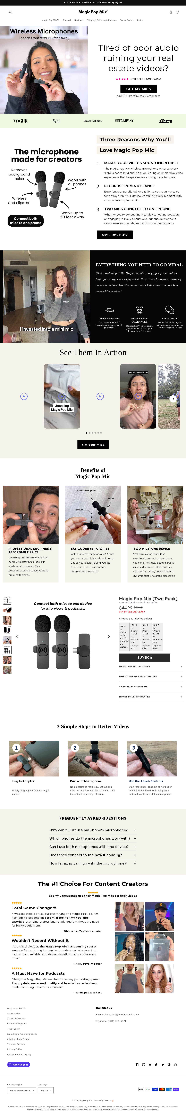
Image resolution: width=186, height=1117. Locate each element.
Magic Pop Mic (85, 1101)
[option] (124, 637)
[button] (10, 12)
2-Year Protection (16, 1018)
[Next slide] (173, 399)
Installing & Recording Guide (22, 1034)
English (44, 1090)
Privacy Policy (14, 1049)
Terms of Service (16, 1044)
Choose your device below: (135, 618)
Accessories (13, 1013)
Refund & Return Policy (19, 1054)
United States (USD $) (20, 1090)
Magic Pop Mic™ (16, 1008)
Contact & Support (16, 1023)
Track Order (13, 1029)
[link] (138, 79)
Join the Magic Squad (18, 1039)
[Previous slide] (13, 399)
